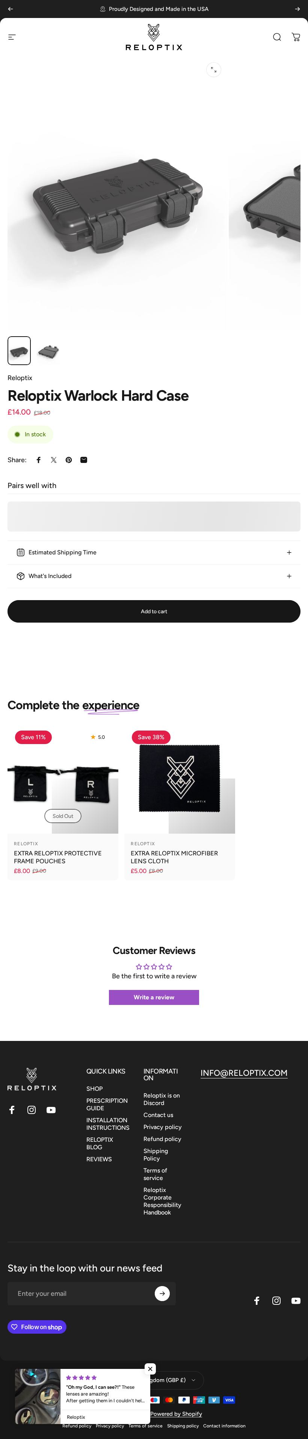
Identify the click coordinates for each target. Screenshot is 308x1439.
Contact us (158, 1115)
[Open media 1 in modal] (213, 69)
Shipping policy (183, 1426)
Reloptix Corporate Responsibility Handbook (162, 1201)
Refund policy (162, 1139)
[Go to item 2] (48, 350)
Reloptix (20, 378)
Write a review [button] (154, 997)
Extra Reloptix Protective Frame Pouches (58, 857)
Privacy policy (162, 1127)
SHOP (94, 1088)
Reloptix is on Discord (161, 1099)
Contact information (224, 1426)
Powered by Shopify (176, 1414)
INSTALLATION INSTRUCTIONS (108, 1124)
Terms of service (155, 1174)
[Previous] (10, 9)
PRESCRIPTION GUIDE (107, 1104)
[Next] (297, 9)
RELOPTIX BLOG (99, 1143)
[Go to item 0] (19, 350)
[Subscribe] (162, 1293)
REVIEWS (99, 1159)
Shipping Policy (155, 1154)
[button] (150, 1369)
